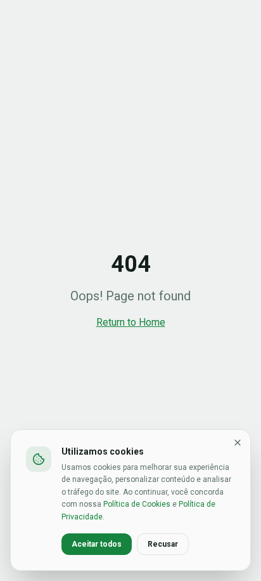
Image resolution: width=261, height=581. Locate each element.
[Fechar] (237, 442)
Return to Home (130, 322)
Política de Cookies (136, 504)
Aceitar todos (97, 544)
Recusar (163, 544)
